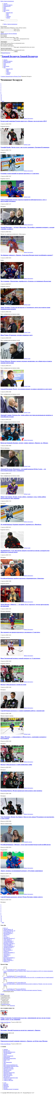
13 (1, 98)
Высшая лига (9, 12)
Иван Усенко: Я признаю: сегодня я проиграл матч (17, 335)
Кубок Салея (27, 144)
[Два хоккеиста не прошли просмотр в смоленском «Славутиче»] (12, 629)
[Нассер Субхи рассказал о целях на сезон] (12, 681)
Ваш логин (16, 29)
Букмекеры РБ (6, 6)
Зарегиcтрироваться (9, 1)
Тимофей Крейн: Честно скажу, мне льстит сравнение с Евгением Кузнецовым (25, 147)
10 (1, 95)
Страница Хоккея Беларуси (7, 76)
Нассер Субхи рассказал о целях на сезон (13, 684)
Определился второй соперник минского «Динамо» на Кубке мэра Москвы (24, 1041)
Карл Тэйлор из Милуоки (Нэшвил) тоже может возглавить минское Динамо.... (22, 990)
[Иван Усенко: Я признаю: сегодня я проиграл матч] (12, 332)
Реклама (5, 1087)
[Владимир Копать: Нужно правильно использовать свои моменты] (12, 788)
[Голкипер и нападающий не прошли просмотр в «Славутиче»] (12, 170)
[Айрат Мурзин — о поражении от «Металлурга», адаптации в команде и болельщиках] (12, 734)
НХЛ (4, 8)
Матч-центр (6, 10)
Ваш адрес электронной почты (21, 38)
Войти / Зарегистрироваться (10, 24)
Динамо (5, 3)
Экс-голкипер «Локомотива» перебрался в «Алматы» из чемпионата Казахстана (26, 281)
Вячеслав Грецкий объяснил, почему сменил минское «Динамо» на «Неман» (24, 443)
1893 (3, 101)
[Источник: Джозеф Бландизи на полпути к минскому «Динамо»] (4, 1027)
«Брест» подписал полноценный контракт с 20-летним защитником (22, 871)
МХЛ (7, 15)
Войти (2, 1)
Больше (2, 994)
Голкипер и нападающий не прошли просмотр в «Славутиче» (20, 173)
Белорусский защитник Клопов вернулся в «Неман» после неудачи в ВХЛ (24, 121)
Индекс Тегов (17, 76)
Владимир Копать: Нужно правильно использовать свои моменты (21, 790)
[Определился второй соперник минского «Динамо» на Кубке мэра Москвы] (4, 1038)
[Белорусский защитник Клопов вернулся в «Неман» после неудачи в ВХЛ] (12, 118)
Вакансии (5, 1085)
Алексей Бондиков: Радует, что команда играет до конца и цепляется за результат (26, 389)
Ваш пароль (17, 30)
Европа (8, 17)
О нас (4, 1082)
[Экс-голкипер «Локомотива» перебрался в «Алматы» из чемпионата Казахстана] (12, 278)
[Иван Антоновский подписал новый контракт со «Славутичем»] (12, 655)
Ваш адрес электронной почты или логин (24, 47)
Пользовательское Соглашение (10, 1089)
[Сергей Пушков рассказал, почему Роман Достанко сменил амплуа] (12, 894)
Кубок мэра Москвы (5, 1022)
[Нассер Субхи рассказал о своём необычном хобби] (12, 761)
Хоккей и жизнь (28, 841)
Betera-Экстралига (7, 4)
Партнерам (6, 1086)
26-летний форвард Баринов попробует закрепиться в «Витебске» (21, 524)
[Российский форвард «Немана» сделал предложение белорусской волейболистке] (12, 841)
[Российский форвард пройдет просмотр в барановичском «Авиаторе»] (12, 575)
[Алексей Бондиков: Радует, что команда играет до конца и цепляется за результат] (12, 386)
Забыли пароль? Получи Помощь (9, 33)
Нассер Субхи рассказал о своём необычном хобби (16, 764)
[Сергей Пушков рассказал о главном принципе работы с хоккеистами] (12, 708)
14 (1, 100)
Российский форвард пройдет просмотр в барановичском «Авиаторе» (22, 578)
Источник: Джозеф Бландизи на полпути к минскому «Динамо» (21, 1030)
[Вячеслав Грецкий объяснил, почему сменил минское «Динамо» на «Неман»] (12, 440)
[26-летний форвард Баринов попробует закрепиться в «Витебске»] (12, 521)
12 (1, 97)
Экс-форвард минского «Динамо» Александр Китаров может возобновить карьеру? (27, 255)
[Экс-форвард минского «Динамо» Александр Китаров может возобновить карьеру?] (12, 252)
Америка (8, 16)
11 (1, 96)
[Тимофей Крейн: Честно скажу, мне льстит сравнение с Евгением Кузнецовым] (12, 144)
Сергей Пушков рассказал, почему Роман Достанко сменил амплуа (22, 897)
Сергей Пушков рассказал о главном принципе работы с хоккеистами (22, 710)
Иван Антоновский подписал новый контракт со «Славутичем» (20, 658)
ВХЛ (7, 13)
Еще (4, 11)
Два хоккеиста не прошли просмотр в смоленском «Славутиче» (20, 632)
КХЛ (4, 7)
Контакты (12, 1005)
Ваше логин (17, 40)
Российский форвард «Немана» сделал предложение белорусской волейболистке (26, 844)
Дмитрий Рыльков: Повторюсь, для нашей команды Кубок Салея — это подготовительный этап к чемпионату (23, 469)
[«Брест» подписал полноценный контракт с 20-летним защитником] (12, 868)
